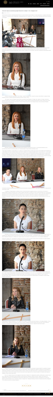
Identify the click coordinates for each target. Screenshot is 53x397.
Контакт (48, 3)
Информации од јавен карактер (44, 5)
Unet (4, 394)
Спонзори (44, 3)
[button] (23, 386)
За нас (31, 3)
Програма (34, 3)
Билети (38, 3)
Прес (41, 3)
